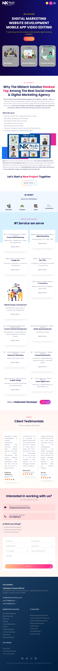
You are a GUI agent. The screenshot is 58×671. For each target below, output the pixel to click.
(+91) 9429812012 (9, 604)
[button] (54, 3)
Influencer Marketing (9, 632)
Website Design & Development (39, 615)
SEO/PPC (5, 627)
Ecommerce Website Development (39, 618)
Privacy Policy (6, 648)
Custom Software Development (39, 620)
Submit (28, 566)
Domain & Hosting (35, 634)
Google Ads (6, 619)
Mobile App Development (37, 623)
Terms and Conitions (9, 654)
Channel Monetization (9, 624)
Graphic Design (34, 626)
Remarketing (6, 634)
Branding (5, 621)
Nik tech (49, 663)
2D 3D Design (34, 628)
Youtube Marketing (8, 629)
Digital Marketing (8, 616)
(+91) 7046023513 (10, 601)
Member (28, 39)
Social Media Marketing (9, 613)
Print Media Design (35, 631)
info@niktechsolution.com (13, 598)
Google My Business (8, 637)
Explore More (15, 247)
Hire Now (44, 402)
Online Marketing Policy (9, 651)
